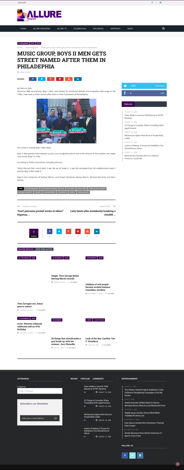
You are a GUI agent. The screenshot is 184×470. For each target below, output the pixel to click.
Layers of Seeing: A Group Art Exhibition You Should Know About (97, 430)
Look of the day (99, 320)
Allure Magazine (41, 28)
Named (37, 192)
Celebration (80, 28)
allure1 (42, 310)
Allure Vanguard (32, 188)
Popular (85, 378)
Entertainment (57, 258)
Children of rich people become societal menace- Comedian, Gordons (98, 287)
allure (89, 437)
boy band (70, 188)
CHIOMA (89, 392)
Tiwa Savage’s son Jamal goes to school (30, 305)
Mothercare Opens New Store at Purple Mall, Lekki (98, 415)
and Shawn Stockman (49, 188)
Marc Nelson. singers (97, 188)
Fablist (89, 320)
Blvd (62, 188)
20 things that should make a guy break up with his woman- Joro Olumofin (66, 341)
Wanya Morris (83, 192)
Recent (74, 378)
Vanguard (22, 3)
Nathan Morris (49, 192)
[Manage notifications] (178, 464)
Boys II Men (82, 188)
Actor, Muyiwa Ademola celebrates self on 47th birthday (29, 326)
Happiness (115, 28)
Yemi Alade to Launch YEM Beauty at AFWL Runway (39, 33)
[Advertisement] (144, 59)
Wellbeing (98, 28)
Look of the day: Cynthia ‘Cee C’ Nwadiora (100, 340)
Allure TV (62, 28)
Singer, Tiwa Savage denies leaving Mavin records (65, 277)
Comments (98, 378)
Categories (21, 386)
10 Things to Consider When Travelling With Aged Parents (41, 35)
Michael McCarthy (25, 192)
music (32, 43)
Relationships (57, 320)
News (130, 28)
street (72, 192)
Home (23, 28)
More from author (44, 249)
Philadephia (62, 192)
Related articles (25, 249)
